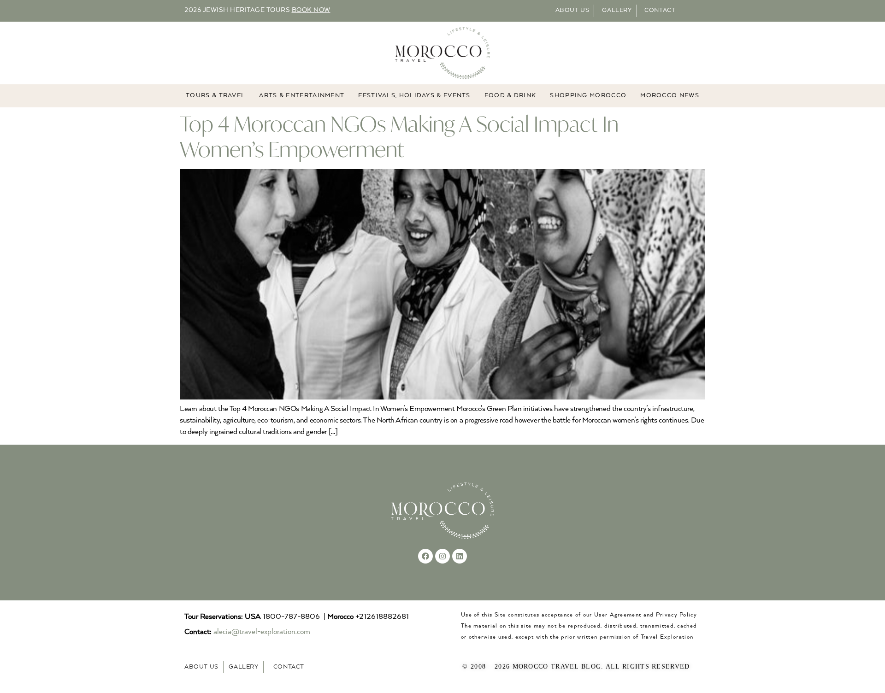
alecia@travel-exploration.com (261, 632)
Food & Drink (510, 95)
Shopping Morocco (588, 95)
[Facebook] (425, 556)
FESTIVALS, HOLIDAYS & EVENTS (414, 95)
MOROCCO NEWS (669, 95)
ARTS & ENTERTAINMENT (301, 95)
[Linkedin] (459, 556)
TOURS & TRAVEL (215, 95)
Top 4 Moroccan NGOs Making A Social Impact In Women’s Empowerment (399, 136)
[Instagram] (442, 556)
